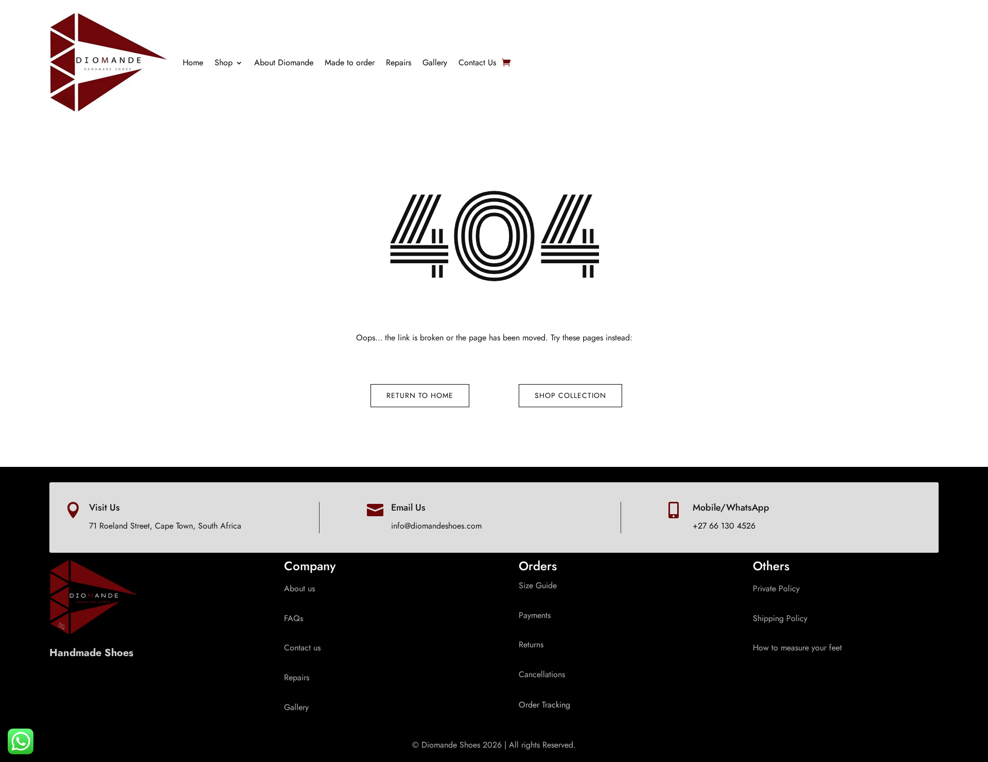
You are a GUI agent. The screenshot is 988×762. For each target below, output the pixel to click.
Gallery (434, 62)
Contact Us (477, 62)
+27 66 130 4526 (724, 526)
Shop (224, 62)
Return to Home (419, 395)
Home (193, 62)
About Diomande (283, 62)
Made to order (350, 62)
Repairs (398, 62)
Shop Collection (570, 395)
